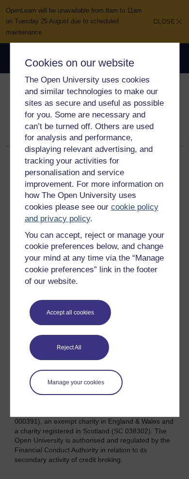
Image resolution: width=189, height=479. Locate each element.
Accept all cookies (70, 312)
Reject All (69, 347)
